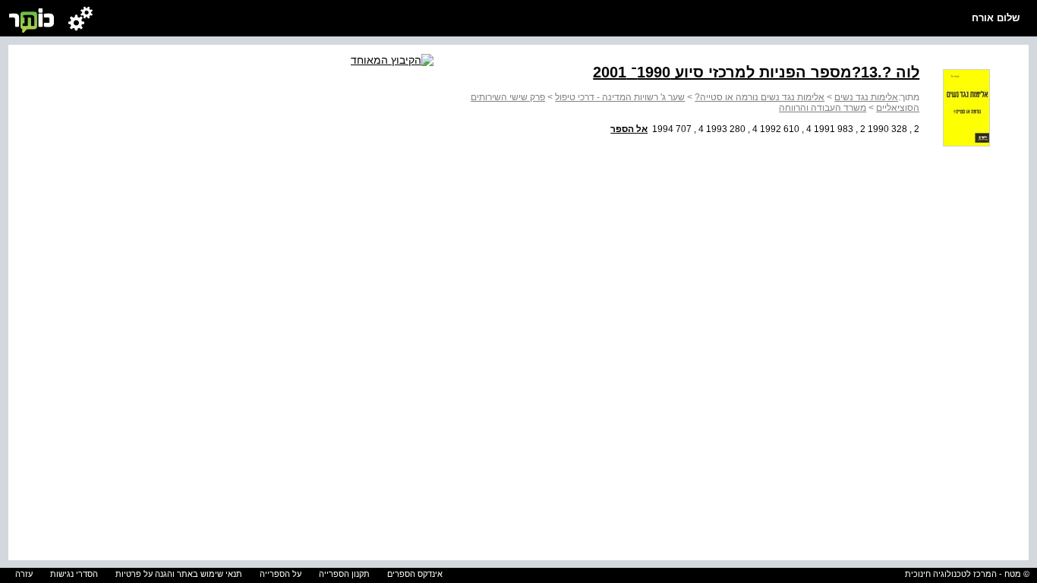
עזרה (24, 573)
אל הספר (629, 129)
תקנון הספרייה (344, 573)
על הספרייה (280, 573)
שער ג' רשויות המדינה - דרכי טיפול (620, 97)
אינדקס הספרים (415, 573)
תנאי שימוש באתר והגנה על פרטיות (178, 573)
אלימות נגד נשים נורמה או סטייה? (759, 97)
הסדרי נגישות (74, 573)
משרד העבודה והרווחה (822, 107)
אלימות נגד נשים (866, 97)
